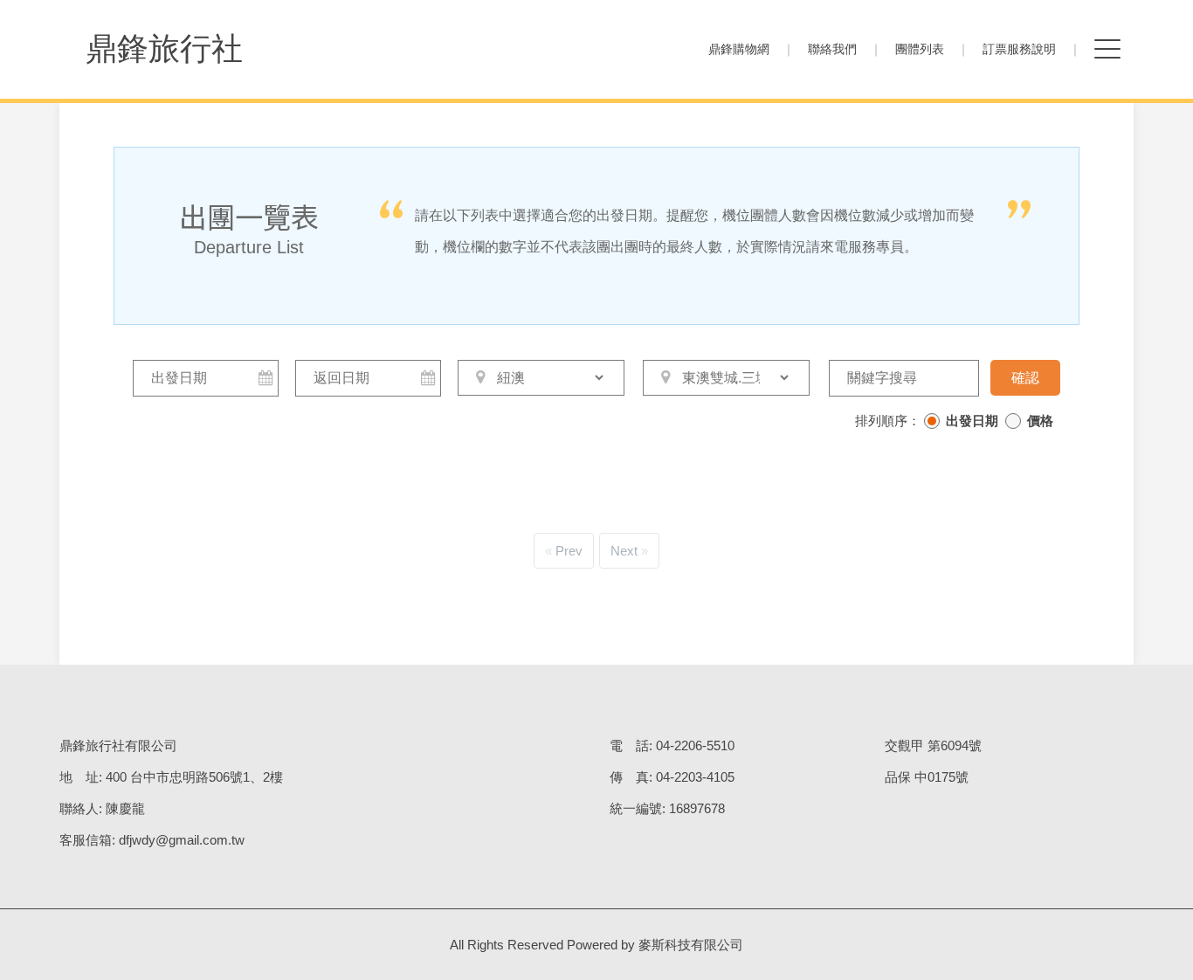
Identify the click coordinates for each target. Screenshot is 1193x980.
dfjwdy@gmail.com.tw (182, 839)
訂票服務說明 (1019, 49)
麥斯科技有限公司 (690, 944)
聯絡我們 (832, 49)
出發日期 (972, 420)
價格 (1040, 420)
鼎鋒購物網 (738, 49)
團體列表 (919, 49)
